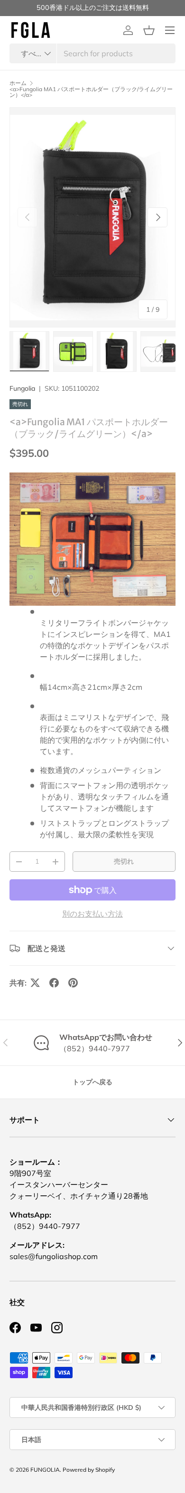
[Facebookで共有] (54, 982)
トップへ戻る (92, 1082)
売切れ (124, 861)
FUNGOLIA (45, 1469)
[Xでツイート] (35, 982)
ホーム (18, 83)
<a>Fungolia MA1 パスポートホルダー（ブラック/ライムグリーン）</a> (91, 92)
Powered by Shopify (89, 1469)
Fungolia (22, 388)
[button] (149, 30)
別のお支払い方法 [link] (92, 913)
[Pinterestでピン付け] (73, 982)
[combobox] (92, 53)
